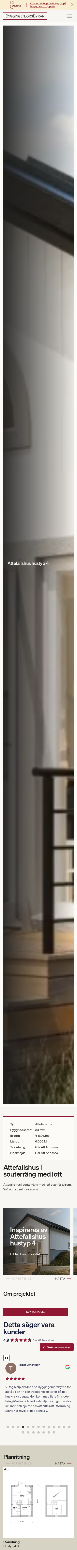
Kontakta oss (35, 1312)
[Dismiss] (72, 4)
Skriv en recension (58, 1347)
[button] (7, 1427)
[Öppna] (69, 16)
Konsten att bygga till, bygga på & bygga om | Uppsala (48, 5)
